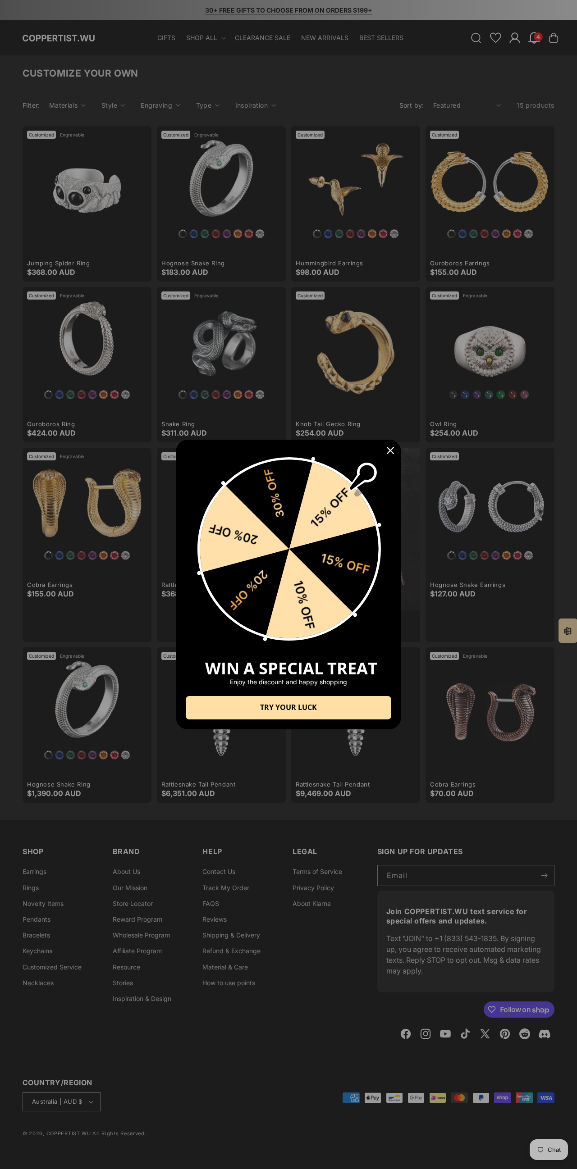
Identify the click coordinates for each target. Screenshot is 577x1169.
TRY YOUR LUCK (288, 707)
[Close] (390, 450)
